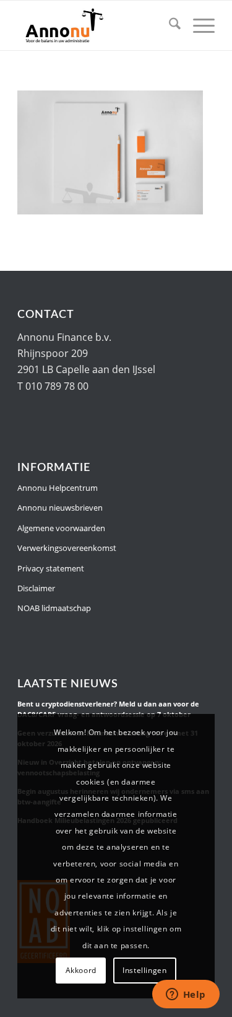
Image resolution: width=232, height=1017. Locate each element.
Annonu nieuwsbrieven (60, 507)
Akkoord (81, 970)
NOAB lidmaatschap (54, 608)
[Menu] (198, 25)
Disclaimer (36, 588)
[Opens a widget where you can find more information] (186, 995)
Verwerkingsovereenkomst (66, 547)
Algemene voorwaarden (61, 528)
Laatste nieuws (67, 684)
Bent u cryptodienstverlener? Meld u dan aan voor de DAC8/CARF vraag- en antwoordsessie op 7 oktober (108, 709)
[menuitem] (169, 25)
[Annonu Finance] (96, 25)
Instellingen (144, 970)
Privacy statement (50, 568)
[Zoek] (169, 25)
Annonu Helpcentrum (57, 487)
